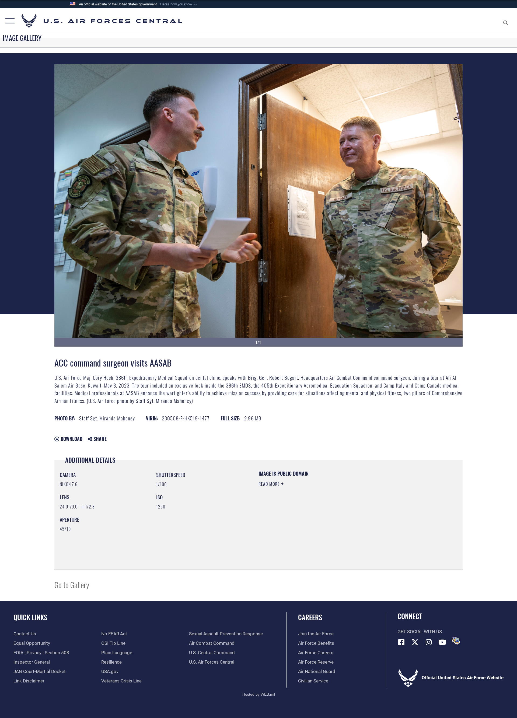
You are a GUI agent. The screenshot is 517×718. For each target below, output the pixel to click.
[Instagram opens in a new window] (429, 642)
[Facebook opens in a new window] (401, 642)
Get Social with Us (419, 631)
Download (70, 438)
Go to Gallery (71, 584)
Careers (310, 617)
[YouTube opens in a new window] (442, 642)
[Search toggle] (506, 20)
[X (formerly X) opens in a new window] (415, 642)
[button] (179, 4)
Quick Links (30, 617)
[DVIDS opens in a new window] (456, 641)
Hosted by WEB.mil (258, 694)
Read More (269, 484)
